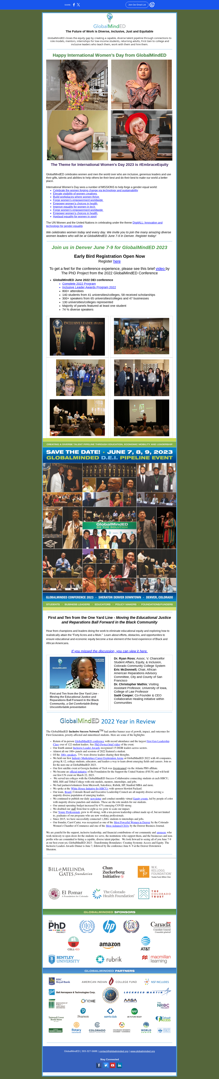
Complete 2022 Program (79, 283)
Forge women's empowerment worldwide (78, 200)
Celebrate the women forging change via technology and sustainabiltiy (95, 190)
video (161, 268)
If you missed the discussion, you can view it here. (109, 651)
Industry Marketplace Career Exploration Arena (97, 758)
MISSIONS (107, 187)
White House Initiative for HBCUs (89, 788)
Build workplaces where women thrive (76, 196)
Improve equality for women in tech (74, 206)
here (117, 261)
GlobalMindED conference (89, 741)
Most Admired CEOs (117, 825)
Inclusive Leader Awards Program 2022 (89, 287)
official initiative (78, 771)
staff (73, 808)
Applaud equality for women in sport (74, 216)
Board (68, 792)
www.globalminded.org (142, 1051)
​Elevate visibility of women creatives (75, 193)
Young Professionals (69, 812)
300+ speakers (68, 754)
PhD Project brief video (107, 744)
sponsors (161, 832)
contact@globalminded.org (113, 1051)
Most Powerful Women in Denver (132, 822)
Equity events (140, 798)
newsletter (95, 798)
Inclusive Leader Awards (86, 748)
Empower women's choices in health (75, 203)
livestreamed (119, 768)
